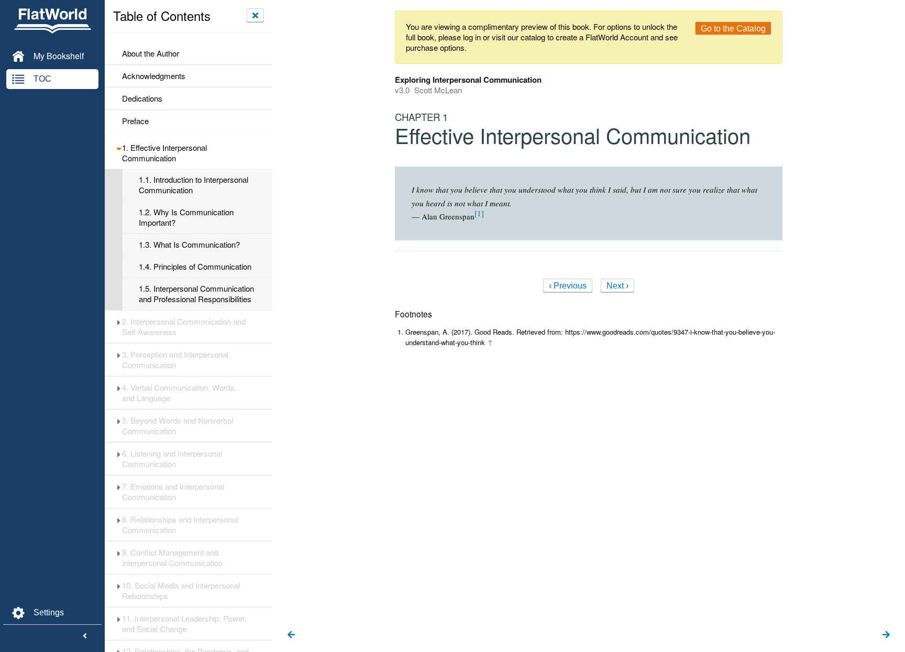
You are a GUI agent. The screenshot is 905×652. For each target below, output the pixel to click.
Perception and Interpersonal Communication (175, 359)
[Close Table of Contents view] (255, 15)
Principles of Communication (195, 266)
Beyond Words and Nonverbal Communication (177, 425)
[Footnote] (479, 213)
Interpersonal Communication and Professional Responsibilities (196, 293)
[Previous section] (291, 635)
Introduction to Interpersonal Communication (193, 184)
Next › (617, 285)
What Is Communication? (189, 244)
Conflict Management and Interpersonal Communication (172, 557)
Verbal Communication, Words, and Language (179, 392)
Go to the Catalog (733, 28)
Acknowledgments (153, 76)
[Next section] (886, 635)
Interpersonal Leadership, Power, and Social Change (184, 623)
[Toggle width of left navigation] (84, 636)
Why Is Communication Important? (186, 217)
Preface (135, 121)
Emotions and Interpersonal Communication (173, 491)
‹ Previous (568, 285)
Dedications (142, 98)
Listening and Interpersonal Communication (172, 458)
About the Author (150, 53)
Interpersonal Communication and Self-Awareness (184, 326)
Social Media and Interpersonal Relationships (181, 590)
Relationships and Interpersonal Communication (180, 524)
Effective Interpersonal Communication (164, 152)
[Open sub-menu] (118, 147)
